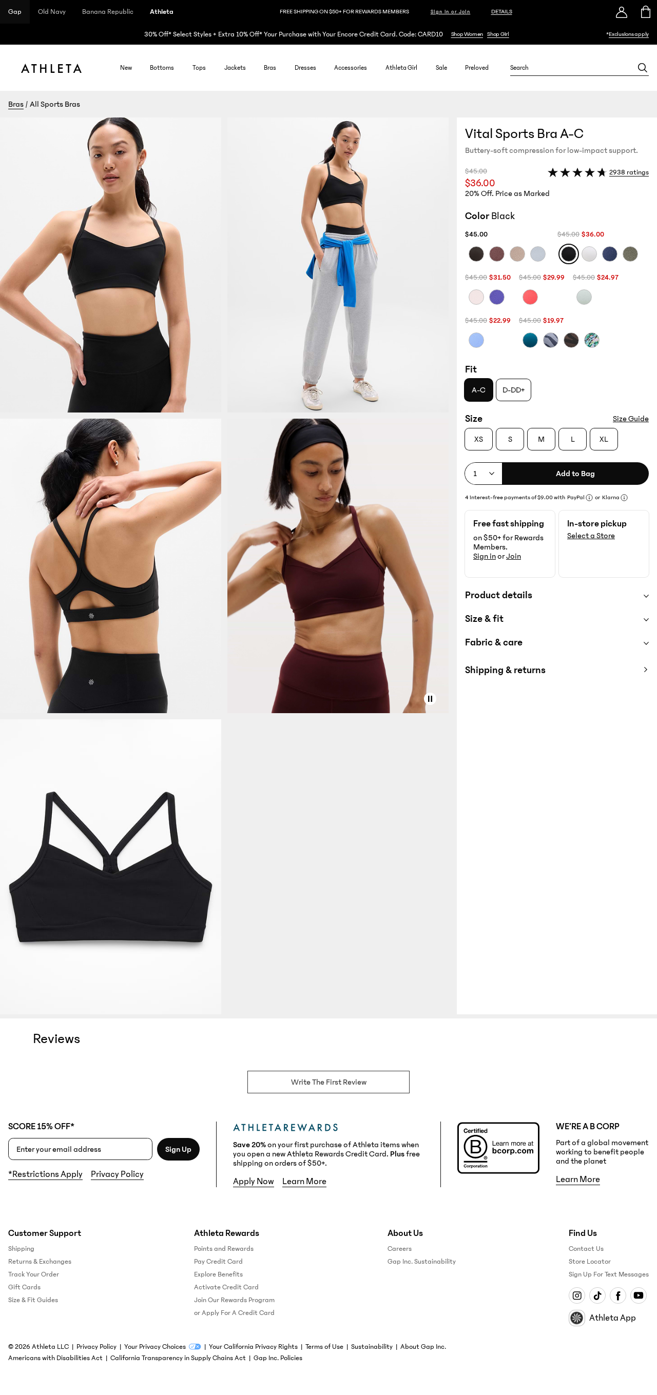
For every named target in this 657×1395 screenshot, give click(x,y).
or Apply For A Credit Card (234, 1313)
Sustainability (372, 1347)
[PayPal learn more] (589, 497)
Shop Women (467, 34)
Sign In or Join (451, 12)
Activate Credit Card (226, 1287)
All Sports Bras (55, 104)
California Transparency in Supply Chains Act (178, 1358)
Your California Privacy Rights (253, 1347)
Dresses (305, 67)
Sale (441, 67)
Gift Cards (24, 1287)
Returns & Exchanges (39, 1262)
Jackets (235, 67)
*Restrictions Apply (45, 1174)
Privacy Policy (117, 1174)
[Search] (642, 68)
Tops (199, 67)
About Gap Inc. (423, 1347)
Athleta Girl (401, 67)
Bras (270, 67)
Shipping (21, 1249)
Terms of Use (324, 1347)
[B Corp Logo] (498, 1148)
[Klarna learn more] (624, 497)
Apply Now (253, 1181)
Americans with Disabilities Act (55, 1358)
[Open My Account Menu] (621, 12)
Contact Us (586, 1249)
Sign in (484, 556)
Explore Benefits (218, 1274)
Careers (400, 1249)
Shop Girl (498, 34)
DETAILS (501, 11)
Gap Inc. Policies (278, 1358)
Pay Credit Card (218, 1262)
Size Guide (631, 418)
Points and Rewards (224, 1249)
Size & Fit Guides (33, 1300)
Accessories (350, 67)
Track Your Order (33, 1274)
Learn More (304, 1181)
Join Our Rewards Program (234, 1300)
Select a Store (591, 535)
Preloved (477, 67)
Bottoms (162, 67)
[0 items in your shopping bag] (644, 12)
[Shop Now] (328, 34)
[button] (228, 565)
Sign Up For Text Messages (609, 1274)
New (126, 67)
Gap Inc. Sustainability (422, 1262)
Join (513, 556)
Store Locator (590, 1262)
